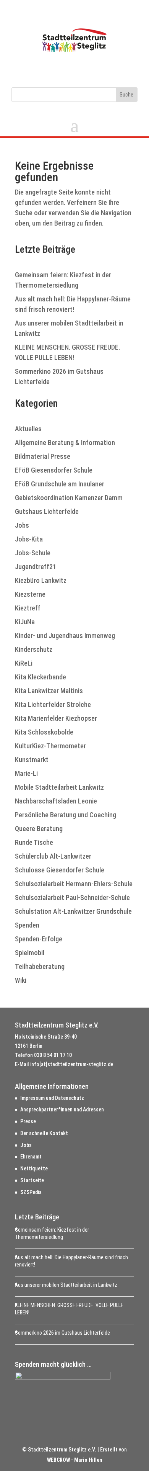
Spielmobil (29, 953)
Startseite (32, 1180)
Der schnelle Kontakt (44, 1133)
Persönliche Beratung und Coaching (65, 815)
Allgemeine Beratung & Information (65, 443)
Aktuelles (28, 429)
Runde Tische (34, 842)
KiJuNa (25, 622)
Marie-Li (26, 773)
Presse (28, 1121)
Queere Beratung (39, 829)
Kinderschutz (33, 649)
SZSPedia (31, 1192)
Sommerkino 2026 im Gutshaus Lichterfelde (62, 1333)
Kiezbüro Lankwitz (40, 580)
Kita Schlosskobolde (44, 732)
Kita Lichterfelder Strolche (53, 704)
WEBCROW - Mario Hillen (74, 1460)
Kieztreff (27, 608)
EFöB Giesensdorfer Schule (53, 470)
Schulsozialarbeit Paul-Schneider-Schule (72, 897)
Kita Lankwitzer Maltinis (49, 691)
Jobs (22, 525)
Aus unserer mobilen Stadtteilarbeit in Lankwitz (66, 1285)
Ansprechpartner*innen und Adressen (62, 1109)
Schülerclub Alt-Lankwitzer (53, 856)
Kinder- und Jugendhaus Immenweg (65, 636)
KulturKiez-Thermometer (50, 746)
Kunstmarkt (32, 760)
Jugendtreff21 (35, 567)
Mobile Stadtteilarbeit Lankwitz (59, 787)
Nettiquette (34, 1168)
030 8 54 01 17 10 (53, 1055)
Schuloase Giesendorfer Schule (59, 870)
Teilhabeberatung (40, 966)
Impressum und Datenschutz (52, 1098)
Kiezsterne (30, 594)
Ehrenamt (31, 1157)
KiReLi (23, 663)
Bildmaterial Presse (42, 456)
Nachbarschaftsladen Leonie (56, 801)
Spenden (27, 925)
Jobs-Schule (32, 553)
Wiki (20, 980)
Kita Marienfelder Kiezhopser (56, 718)
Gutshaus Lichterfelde (47, 511)
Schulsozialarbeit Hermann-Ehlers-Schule (74, 884)
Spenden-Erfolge (38, 939)
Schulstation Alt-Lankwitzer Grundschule (73, 911)
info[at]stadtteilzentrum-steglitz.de (71, 1064)
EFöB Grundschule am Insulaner (59, 484)
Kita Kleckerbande (40, 677)
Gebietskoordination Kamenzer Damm (69, 498)
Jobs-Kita (29, 539)
